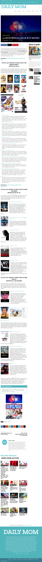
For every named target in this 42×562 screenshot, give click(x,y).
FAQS (36, 2)
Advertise (14, 559)
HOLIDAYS (5, 14)
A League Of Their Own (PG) (7, 122)
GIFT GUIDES (7, 2)
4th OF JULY (9, 14)
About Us (10, 559)
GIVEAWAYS (11, 2)
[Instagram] (4, 1)
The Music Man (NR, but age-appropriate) (10, 168)
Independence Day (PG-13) (16, 201)
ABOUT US (15, 2)
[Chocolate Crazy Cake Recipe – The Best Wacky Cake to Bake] (31, 69)
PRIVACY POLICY (7, 3)
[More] (20, 45)
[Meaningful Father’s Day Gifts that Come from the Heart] (14, 495)
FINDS (23, 11)
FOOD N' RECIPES (33, 54)
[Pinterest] (5, 1)
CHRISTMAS (4, 485)
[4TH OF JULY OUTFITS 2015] (5, 510)
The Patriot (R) (5, 320)
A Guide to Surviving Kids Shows (13, 515)
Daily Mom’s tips (13, 390)
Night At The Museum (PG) (7, 150)
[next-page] (3, 518)
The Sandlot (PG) (5, 115)
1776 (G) (3, 176)
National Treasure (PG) (6, 130)
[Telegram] (19, 426)
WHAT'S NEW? (34, 45)
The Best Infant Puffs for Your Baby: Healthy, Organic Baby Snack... (35, 58)
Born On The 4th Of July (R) (18, 291)
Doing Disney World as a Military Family (6, 434)
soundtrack (22, 254)
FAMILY (15, 11)
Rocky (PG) (14, 245)
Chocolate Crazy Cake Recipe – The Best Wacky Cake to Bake (37, 70)
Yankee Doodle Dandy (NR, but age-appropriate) (11, 163)
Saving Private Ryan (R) (16, 346)
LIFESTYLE (19, 11)
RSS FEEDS (32, 2)
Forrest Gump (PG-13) (16, 331)
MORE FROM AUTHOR (10, 458)
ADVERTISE (19, 2)
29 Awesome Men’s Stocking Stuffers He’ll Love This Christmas (4, 489)
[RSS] (7, 1)
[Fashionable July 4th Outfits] (23, 510)
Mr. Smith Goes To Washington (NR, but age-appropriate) (13, 156)
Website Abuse (30, 559)
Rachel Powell (5, 40)
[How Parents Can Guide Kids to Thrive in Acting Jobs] (14, 463)
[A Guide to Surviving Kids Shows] (14, 510)
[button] (39, 6)
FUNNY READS (13, 512)
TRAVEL (36, 11)
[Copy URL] (24, 426)
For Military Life (13, 497)
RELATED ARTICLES (9, 456)
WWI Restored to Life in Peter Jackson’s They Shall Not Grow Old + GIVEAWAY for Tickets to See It (5, 503)
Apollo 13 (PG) (15, 260)
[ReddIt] (14, 426)
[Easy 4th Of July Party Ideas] (23, 463)
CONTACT (2, 3)
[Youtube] (11, 1)
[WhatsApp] (9, 426)
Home (2, 14)
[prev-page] (1, 518)
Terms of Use (25, 559)
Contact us (36, 559)
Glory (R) (13, 363)
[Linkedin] (12, 426)
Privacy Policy (19, 559)
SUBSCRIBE (23, 2)
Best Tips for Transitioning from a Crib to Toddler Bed (21, 434)
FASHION (22, 512)
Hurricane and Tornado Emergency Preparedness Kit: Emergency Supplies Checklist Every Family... (37, 79)
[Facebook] (2, 1)
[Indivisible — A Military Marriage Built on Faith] (23, 495)
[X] (9, 1)
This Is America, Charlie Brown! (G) (9, 143)
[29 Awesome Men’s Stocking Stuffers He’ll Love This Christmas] (5, 483)
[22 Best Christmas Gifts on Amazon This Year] (14, 483)
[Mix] (22, 426)
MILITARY (2, 2)
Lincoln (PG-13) (15, 229)
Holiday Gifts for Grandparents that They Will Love (22, 489)
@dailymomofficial (28, 525)
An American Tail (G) (6, 137)
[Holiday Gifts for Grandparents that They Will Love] (23, 483)
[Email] (17, 426)
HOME (33, 11)
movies (9, 421)
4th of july (5, 421)
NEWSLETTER (28, 2)
